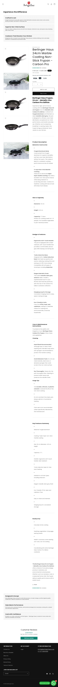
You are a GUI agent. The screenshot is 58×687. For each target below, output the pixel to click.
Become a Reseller (8, 652)
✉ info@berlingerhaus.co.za (46, 649)
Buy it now (44, 93)
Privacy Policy (7, 659)
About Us (6, 655)
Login (22, 649)
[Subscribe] (27, 673)
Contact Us (7, 649)
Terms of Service (8, 665)
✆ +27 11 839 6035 (43, 651)
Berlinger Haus (10, 683)
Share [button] (35, 584)
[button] (3, 4)
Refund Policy (7, 662)
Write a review (29, 638)
